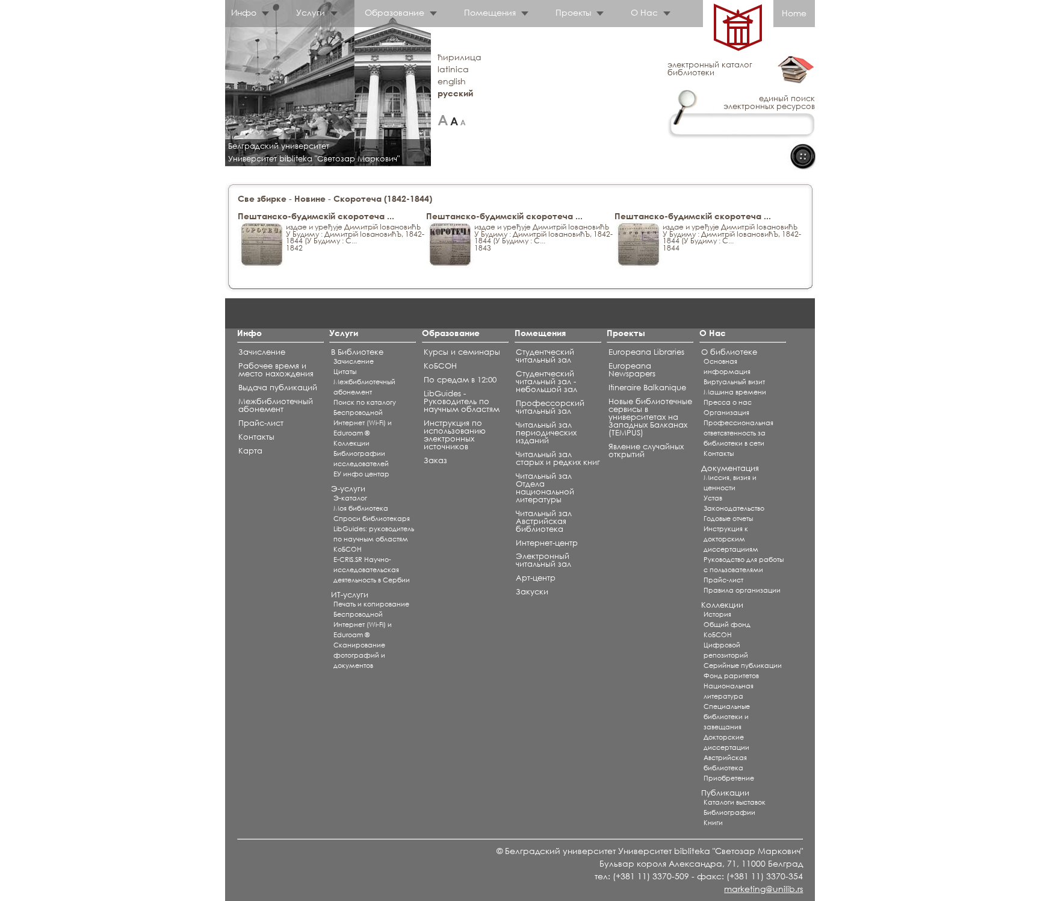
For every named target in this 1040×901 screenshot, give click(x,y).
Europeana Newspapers (631, 370)
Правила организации (742, 590)
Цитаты (344, 371)
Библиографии (729, 812)
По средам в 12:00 (460, 380)
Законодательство (734, 508)
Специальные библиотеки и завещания (727, 717)
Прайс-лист (260, 423)
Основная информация (727, 366)
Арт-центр (536, 578)
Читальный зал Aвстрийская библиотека (544, 521)
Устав (713, 498)
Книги (713, 823)
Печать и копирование (371, 604)
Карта (250, 451)
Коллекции (351, 443)
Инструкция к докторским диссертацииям (731, 539)
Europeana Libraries (646, 352)
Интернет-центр (547, 543)
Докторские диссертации (726, 742)
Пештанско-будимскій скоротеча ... (316, 216)
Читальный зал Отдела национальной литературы (545, 488)
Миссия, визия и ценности (730, 483)
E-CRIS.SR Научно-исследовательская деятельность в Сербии (371, 570)
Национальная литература (729, 691)
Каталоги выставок (735, 802)
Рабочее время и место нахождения (276, 370)
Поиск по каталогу (364, 402)
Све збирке (262, 198)
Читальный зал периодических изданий (546, 433)
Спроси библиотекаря (371, 518)
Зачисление (261, 352)
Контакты (256, 437)
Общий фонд (727, 624)
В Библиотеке (357, 352)
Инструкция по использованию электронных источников (455, 435)
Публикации (725, 793)
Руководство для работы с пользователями (744, 565)
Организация (726, 412)
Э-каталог (350, 498)
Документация (730, 468)
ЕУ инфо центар (361, 474)
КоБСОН (347, 549)
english (452, 81)
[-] (463, 120)
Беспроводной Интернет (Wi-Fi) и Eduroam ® (362, 423)
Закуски (532, 592)
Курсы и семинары (462, 352)
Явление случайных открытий (646, 450)
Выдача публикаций (277, 387)
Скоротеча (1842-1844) (382, 198)
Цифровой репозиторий (726, 650)
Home (794, 13)
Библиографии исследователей (361, 459)
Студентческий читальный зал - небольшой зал (546, 381)
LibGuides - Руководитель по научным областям (462, 401)
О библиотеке (729, 352)
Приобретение (729, 778)
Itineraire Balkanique (647, 387)
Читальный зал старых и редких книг (558, 458)
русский (455, 93)
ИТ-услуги (349, 595)
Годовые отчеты (728, 518)
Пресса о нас (728, 402)
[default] (454, 120)
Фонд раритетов (731, 676)
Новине (310, 198)
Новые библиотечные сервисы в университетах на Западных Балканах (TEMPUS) (650, 417)
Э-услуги (348, 489)
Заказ (435, 460)
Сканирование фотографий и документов (359, 655)
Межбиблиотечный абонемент (275, 405)
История (717, 614)
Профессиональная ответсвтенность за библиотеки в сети (738, 433)
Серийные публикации (743, 665)
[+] (443, 120)
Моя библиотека (360, 508)
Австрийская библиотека (725, 763)
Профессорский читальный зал (550, 407)
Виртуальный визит (734, 382)
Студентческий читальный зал (545, 356)
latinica (453, 69)
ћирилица (459, 57)
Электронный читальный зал (543, 560)
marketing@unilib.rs (763, 888)
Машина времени (735, 392)
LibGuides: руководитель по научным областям (373, 534)
